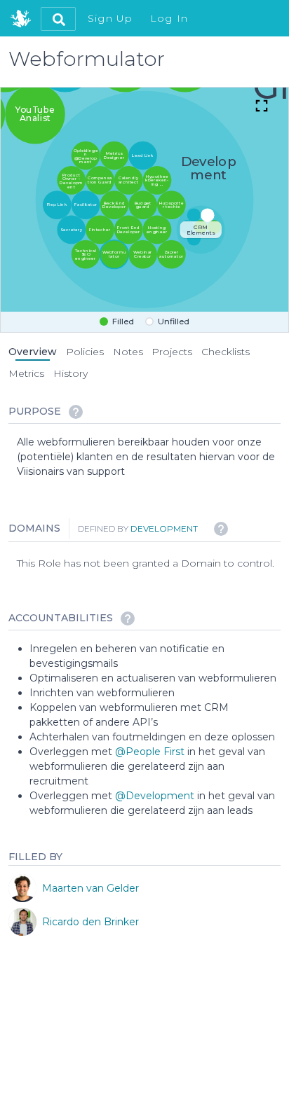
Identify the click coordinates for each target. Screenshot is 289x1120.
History (70, 373)
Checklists (225, 351)
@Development (154, 795)
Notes (128, 351)
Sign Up (110, 18)
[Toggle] (261, 107)
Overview (32, 351)
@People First (149, 751)
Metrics (26, 373)
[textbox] (149, 457)
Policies (85, 351)
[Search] (58, 19)
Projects (172, 351)
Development (164, 528)
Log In (169, 18)
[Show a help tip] (75, 411)
